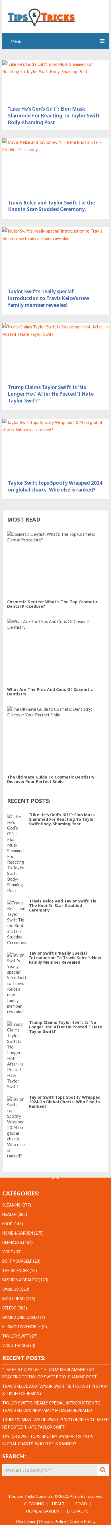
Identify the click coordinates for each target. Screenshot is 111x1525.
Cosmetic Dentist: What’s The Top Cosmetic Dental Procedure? (52, 604)
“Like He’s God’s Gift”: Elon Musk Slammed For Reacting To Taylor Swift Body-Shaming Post (54, 116)
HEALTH (9, 1214)
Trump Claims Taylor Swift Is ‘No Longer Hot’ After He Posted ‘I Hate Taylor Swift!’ (51, 394)
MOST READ (13, 1298)
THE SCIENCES (15, 1270)
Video (7, 1252)
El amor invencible (21, 1326)
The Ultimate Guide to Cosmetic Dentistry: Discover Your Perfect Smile (51, 779)
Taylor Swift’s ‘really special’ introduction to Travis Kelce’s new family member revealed (48, 298)
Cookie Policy (82, 1521)
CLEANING (11, 1205)
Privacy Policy (52, 1521)
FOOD (7, 1224)
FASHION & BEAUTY (20, 1280)
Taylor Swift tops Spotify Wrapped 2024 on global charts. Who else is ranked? (55, 486)
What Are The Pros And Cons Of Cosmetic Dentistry (50, 692)
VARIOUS (10, 1289)
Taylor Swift (15, 1336)
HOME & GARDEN (17, 1233)
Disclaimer (26, 1521)
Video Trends (15, 1345)
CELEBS (9, 1308)
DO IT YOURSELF (17, 1261)
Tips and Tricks (21, 1496)
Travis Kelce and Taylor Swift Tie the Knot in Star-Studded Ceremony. (51, 206)
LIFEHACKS (12, 1242)
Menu (16, 41)
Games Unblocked (20, 1317)
